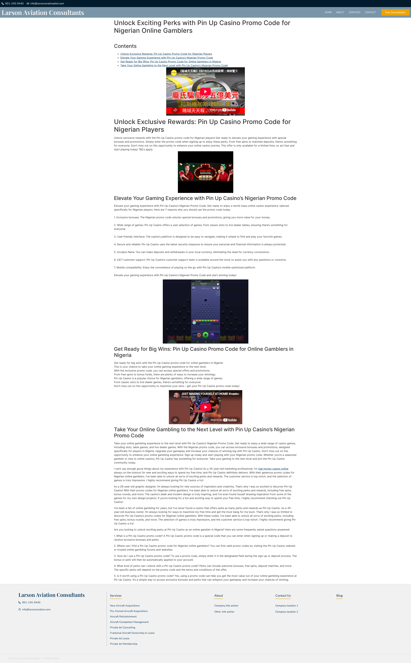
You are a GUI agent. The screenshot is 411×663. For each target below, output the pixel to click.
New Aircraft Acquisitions (125, 605)
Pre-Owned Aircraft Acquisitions (129, 611)
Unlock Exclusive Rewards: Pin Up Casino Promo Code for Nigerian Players (166, 53)
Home (328, 12)
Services (116, 595)
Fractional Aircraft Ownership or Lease (132, 633)
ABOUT (340, 12)
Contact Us (283, 595)
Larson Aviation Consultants (43, 12)
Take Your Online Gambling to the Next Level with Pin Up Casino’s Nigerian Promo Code (174, 65)
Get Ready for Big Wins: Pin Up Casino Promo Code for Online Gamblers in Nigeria (170, 61)
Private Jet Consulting (122, 627)
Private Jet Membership (123, 644)
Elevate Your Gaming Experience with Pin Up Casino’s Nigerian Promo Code (166, 57)
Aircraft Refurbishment (123, 616)
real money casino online (273, 468)
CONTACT (370, 12)
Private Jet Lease (120, 638)
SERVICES (354, 12)
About (218, 595)
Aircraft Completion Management (129, 622)
